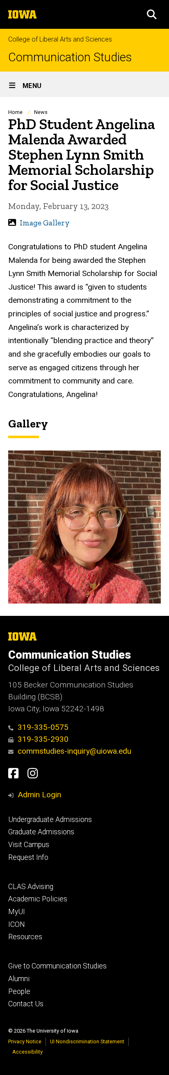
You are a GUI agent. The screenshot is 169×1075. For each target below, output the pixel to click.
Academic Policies (37, 899)
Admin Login (39, 794)
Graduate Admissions (41, 832)
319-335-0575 (43, 727)
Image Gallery (45, 223)
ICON (16, 924)
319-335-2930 (43, 739)
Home (15, 112)
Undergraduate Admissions (50, 819)
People (19, 991)
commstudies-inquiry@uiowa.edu (74, 751)
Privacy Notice (24, 1041)
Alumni (19, 979)
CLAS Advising (30, 886)
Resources (25, 937)
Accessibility (27, 1052)
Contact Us (25, 1004)
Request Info (28, 857)
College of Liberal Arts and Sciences (60, 39)
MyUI (16, 912)
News (41, 112)
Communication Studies (70, 57)
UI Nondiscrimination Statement (87, 1041)
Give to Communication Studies (57, 966)
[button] (152, 14)
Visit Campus (28, 844)
